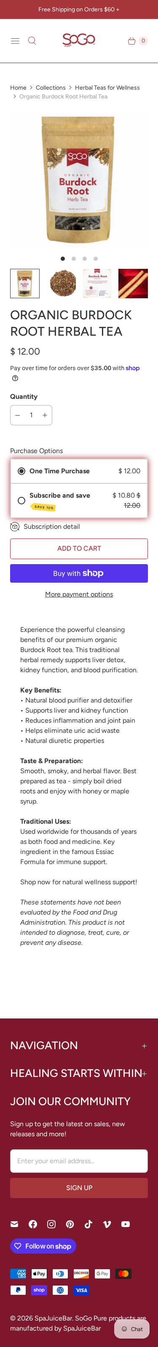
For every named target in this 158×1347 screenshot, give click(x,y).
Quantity (23, 396)
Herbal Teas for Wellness (107, 87)
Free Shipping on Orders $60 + (79, 9)
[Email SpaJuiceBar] (19, 1224)
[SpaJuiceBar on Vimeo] (112, 1224)
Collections (51, 87)
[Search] (32, 41)
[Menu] (15, 41)
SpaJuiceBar (53, 1318)
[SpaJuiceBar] (79, 41)
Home (18, 87)
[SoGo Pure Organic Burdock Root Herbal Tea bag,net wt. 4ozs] (79, 180)
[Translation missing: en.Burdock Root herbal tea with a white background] (61, 283)
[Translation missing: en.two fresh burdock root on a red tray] (133, 283)
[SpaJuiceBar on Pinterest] (75, 1224)
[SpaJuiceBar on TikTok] (93, 1224)
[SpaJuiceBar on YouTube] (130, 1224)
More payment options (79, 594)
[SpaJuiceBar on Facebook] (38, 1224)
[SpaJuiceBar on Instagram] (56, 1224)
